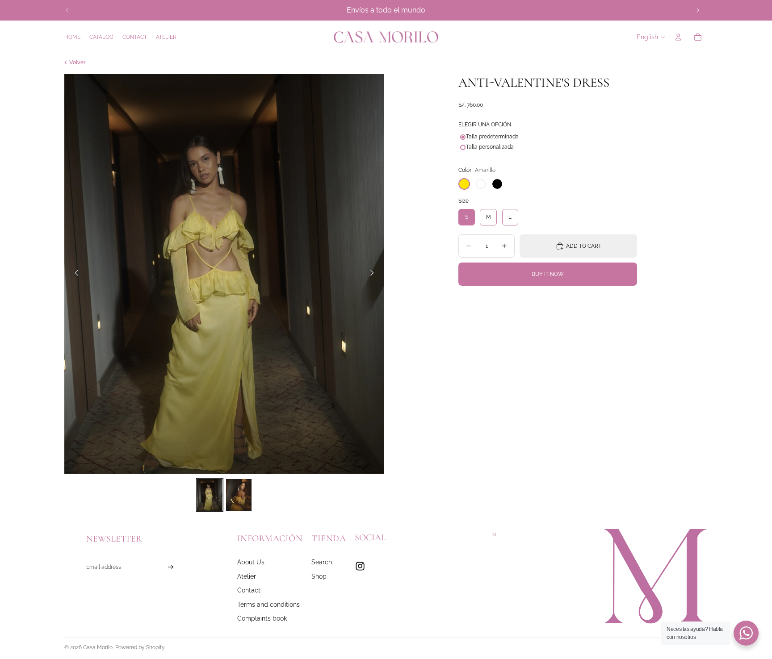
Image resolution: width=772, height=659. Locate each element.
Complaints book (262, 618)
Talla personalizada (490, 147)
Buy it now (548, 274)
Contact (248, 590)
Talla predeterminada (492, 136)
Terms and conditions (268, 604)
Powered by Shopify (140, 647)
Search (321, 562)
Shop (319, 576)
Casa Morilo (98, 647)
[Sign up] (171, 567)
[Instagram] (360, 566)
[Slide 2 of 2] (239, 495)
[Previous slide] (67, 10)
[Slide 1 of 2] (209, 495)
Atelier (246, 576)
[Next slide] (698, 10)
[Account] (678, 37)
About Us (250, 562)
